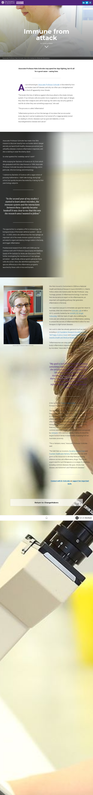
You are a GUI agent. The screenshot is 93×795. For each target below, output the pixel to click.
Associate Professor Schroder (49, 85)
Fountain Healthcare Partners (59, 454)
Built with (85, 518)
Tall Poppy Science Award (58, 335)
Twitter (86, 2)
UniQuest (54, 433)
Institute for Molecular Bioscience (24, 253)
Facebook (90, 2)
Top (46, 518)
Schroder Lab (76, 311)
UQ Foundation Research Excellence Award (72, 332)
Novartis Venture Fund (77, 451)
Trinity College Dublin (68, 403)
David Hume (29, 251)
